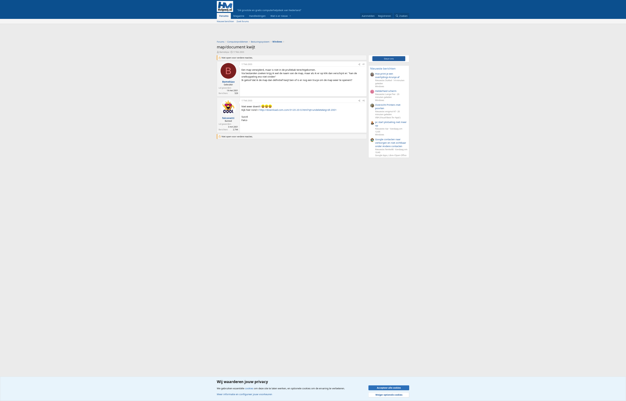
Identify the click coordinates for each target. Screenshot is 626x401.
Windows (379, 86)
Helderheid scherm (385, 91)
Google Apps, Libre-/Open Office (390, 155)
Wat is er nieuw (279, 15)
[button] (290, 16)
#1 (364, 64)
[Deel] (359, 64)
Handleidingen (257, 15)
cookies (249, 388)
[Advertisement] (276, 33)
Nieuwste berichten (383, 68)
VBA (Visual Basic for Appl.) (388, 117)
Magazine (238, 15)
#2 (364, 100)
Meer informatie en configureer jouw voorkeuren (244, 394)
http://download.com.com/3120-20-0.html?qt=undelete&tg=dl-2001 (298, 109)
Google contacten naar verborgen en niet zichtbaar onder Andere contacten (390, 143)
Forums (223, 15)
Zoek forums (243, 21)
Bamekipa (224, 51)
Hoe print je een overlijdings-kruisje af (387, 75)
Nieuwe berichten (225, 21)
